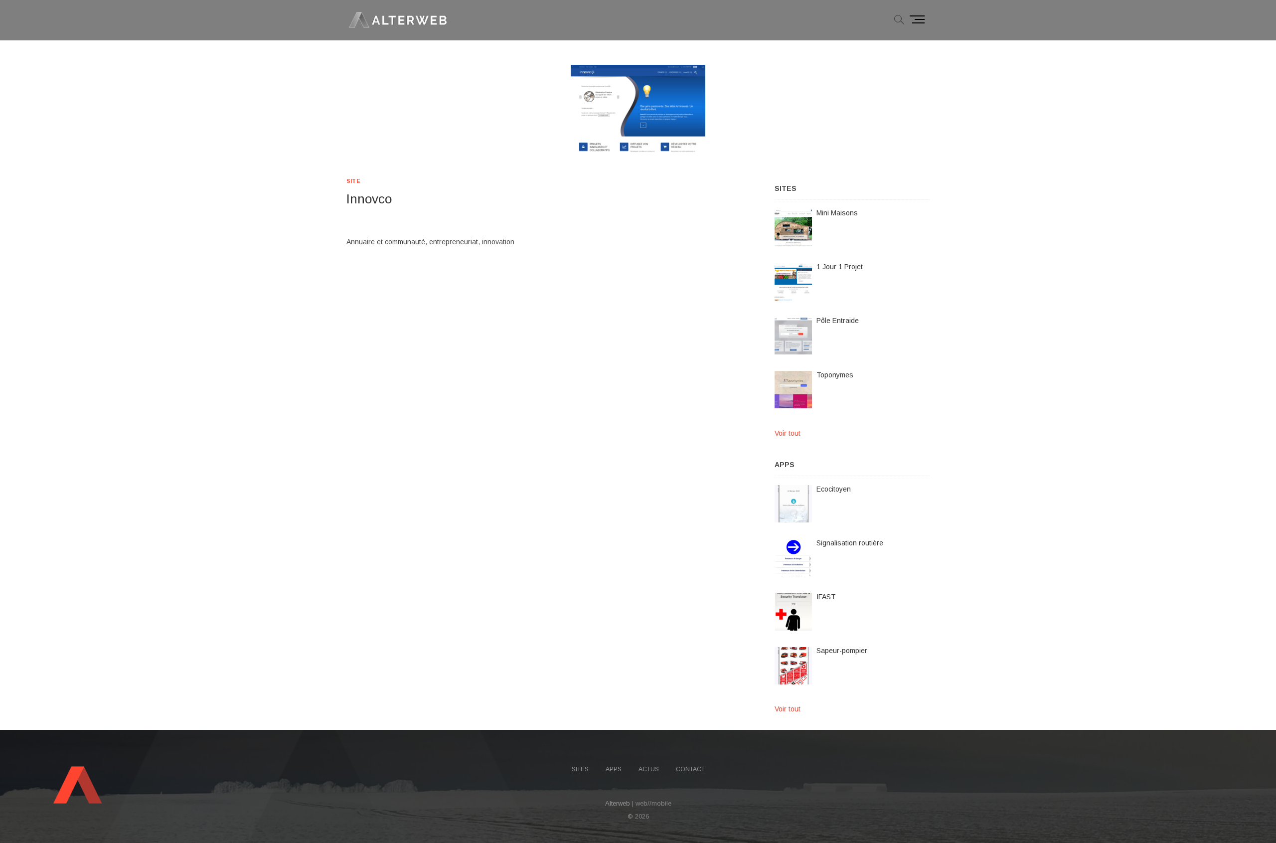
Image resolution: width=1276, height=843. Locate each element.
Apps (614, 769)
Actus (648, 769)
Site (353, 181)
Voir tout (787, 433)
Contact (690, 769)
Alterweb (617, 803)
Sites (580, 769)
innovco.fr (361, 218)
